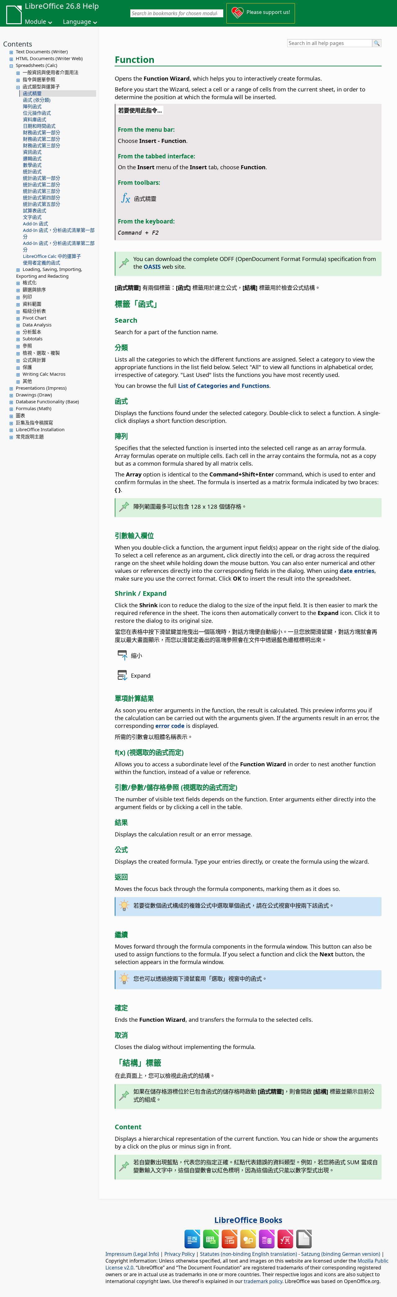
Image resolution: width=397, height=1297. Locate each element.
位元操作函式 (37, 113)
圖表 (20, 415)
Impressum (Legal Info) (132, 1254)
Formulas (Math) (33, 408)
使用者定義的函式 (41, 262)
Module (35, 22)
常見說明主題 (30, 436)
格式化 (30, 282)
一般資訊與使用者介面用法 (50, 72)
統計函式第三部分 (41, 191)
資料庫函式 (34, 119)
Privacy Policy (179, 1254)
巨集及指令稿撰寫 (34, 422)
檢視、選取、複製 (41, 353)
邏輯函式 (32, 158)
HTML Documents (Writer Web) (49, 58)
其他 (27, 381)
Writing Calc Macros (44, 374)
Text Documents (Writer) (42, 51)
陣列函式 (32, 106)
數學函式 (32, 165)
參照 (27, 346)
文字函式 (32, 217)
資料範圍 (32, 304)
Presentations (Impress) (41, 388)
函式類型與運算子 (41, 86)
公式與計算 (34, 360)
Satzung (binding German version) (340, 1254)
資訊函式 (32, 152)
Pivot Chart (34, 318)
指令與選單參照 (39, 79)
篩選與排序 (34, 289)
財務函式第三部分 (41, 145)
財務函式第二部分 (41, 139)
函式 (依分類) (37, 100)
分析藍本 (32, 332)
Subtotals (32, 338)
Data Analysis (37, 324)
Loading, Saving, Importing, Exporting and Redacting (49, 272)
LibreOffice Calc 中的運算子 (52, 256)
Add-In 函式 (35, 223)
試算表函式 (34, 210)
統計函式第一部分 (41, 178)
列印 (27, 297)
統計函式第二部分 (41, 184)
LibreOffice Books (248, 1220)
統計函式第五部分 (41, 204)
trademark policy (263, 1281)
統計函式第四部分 (41, 197)
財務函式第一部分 (41, 132)
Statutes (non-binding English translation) (248, 1254)
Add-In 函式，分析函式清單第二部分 (59, 246)
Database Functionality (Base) (47, 401)
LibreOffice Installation (40, 429)
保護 (27, 367)
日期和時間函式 (39, 126)
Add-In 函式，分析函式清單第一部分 (59, 233)
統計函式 (32, 171)
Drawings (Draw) (34, 395)
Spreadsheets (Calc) (36, 65)
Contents (17, 43)
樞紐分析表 (34, 311)
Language (77, 22)
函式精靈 (32, 93)
